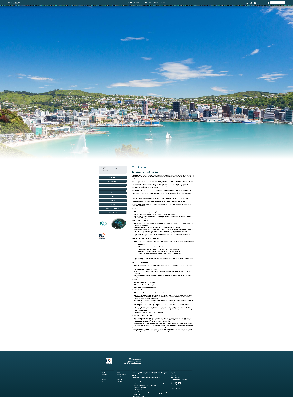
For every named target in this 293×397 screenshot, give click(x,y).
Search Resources (112, 181)
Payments (119, 383)
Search (118, 372)
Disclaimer (119, 379)
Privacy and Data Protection (112, 208)
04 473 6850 (178, 377)
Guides (112, 192)
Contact (163, 2)
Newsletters (113, 196)
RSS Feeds (119, 381)
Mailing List (112, 200)
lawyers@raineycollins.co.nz (181, 379)
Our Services (137, 2)
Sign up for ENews (263, 3)
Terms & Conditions (121, 374)
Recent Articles (112, 177)
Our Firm (130, 2)
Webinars (156, 2)
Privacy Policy (120, 377)
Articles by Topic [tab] (113, 212)
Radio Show (113, 204)
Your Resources (147, 2)
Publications (113, 189)
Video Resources (113, 185)
